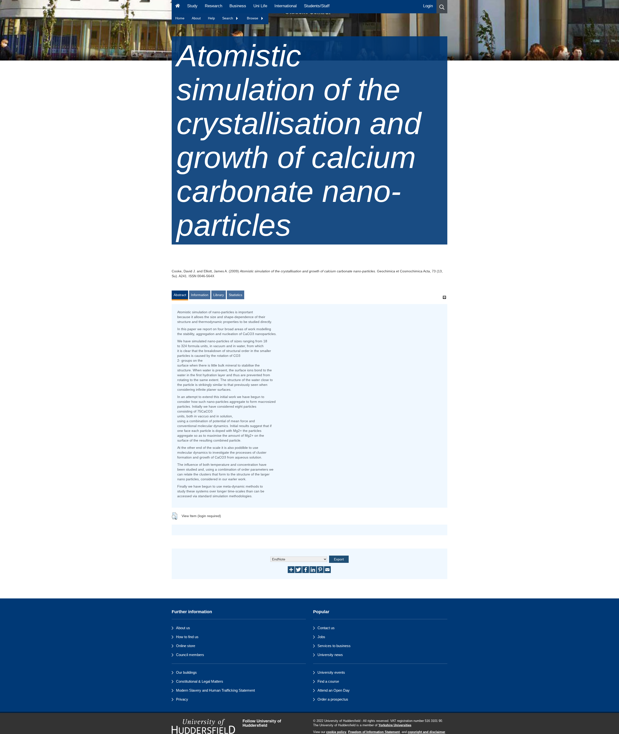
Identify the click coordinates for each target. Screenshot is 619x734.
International (285, 6)
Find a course (328, 681)
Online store (185, 646)
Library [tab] (218, 295)
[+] (444, 297)
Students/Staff (317, 6)
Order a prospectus (332, 699)
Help (211, 18)
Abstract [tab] (180, 295)
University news (330, 655)
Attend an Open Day (333, 690)
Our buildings (186, 672)
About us (183, 628)
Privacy (182, 699)
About (196, 18)
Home (179, 18)
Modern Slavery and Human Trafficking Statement (215, 690)
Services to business (334, 646)
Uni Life (260, 6)
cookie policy (336, 732)
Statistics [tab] (235, 295)
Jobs (321, 637)
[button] (441, 6)
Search (228, 18)
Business (237, 6)
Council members (190, 655)
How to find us (187, 637)
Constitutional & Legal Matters (199, 681)
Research (213, 6)
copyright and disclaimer (426, 732)
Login (428, 6)
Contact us (326, 628)
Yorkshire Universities (394, 725)
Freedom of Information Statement (374, 732)
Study (192, 6)
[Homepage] (178, 6)
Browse (253, 18)
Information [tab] (199, 295)
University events (331, 672)
